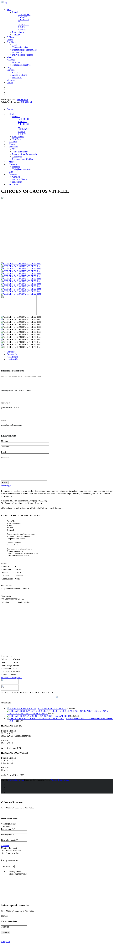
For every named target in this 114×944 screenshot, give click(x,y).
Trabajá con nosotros (21, 65)
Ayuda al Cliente (19, 75)
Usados (10, 40)
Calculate (5, 845)
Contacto (11, 70)
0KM (9, 9)
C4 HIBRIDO (24, 14)
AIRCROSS (23, 19)
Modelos (16, 12)
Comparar (5, 941)
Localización (12, 359)
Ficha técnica (12, 357)
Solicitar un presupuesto (11, 677)
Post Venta (11, 42)
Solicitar (5, 932)
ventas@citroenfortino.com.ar (11, 425)
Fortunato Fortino (16, 780)
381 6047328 (26, 102)
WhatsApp (6, 485)
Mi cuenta (11, 80)
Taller (14, 45)
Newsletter (17, 77)
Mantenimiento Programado (24, 50)
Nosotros (11, 60)
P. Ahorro (11, 37)
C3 (19, 22)
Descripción (12, 354)
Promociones (18, 32)
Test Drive (16, 35)
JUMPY (21, 27)
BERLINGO (23, 24)
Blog (9, 67)
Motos (9, 57)
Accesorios (17, 52)
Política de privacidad (59, 780)
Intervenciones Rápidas (22, 55)
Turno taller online (20, 47)
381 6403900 (22, 99)
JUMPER (22, 29)
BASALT (22, 17)
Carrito (10, 82)
